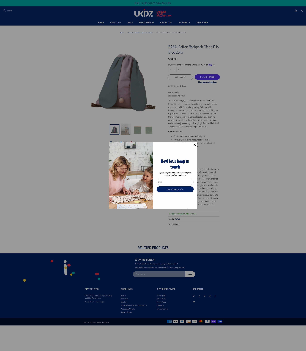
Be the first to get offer (175, 189)
